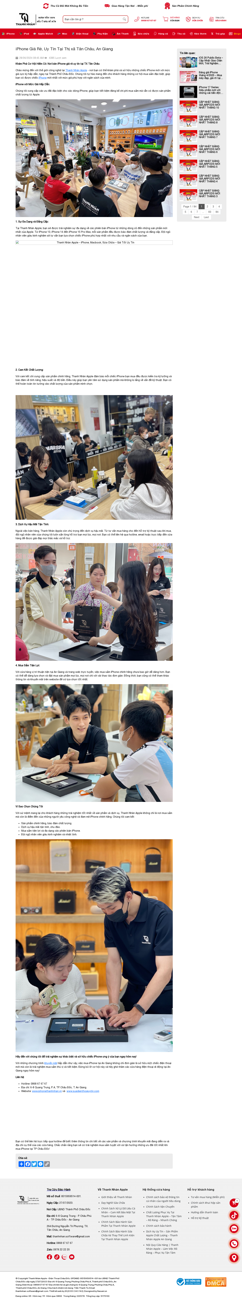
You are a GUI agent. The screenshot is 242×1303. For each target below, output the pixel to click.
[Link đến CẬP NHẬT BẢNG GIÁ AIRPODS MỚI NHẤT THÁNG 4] (188, 180)
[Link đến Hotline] (234, 1243)
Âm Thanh (123, 33)
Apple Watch (45, 33)
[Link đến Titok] (234, 1215)
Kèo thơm (200, 33)
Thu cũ (181, 33)
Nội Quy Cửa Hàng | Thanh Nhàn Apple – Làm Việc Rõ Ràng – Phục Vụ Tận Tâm (162, 1248)
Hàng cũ (163, 33)
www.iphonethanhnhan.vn (47, 1091)
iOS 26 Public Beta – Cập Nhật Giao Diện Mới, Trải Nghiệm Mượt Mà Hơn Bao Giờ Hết (211, 60)
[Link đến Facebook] (49, 1256)
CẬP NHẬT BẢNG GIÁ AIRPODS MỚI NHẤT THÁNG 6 (209, 149)
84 (217, 211)
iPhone (10, 33)
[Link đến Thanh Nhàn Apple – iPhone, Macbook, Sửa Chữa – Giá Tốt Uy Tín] (28, 1200)
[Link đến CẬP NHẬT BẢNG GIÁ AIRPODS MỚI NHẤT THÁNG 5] (188, 166)
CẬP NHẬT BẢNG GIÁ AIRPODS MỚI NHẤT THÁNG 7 (209, 134)
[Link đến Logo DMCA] (215, 1278)
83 (209, 211)
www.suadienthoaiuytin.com (83, 1091)
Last (206, 217)
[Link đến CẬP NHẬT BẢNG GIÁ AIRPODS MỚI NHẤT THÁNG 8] (188, 121)
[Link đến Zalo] (64, 1256)
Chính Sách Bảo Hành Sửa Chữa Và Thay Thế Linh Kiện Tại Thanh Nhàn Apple (117, 1235)
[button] (124, 19)
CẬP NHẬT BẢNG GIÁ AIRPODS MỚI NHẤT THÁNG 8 (209, 119)
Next (196, 217)
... (203, 211)
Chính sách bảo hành (158, 1225)
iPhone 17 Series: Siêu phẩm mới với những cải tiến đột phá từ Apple (210, 90)
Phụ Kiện (102, 33)
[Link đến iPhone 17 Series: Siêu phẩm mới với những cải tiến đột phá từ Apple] (188, 92)
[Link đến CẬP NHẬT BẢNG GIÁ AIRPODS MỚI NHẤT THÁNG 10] (188, 107)
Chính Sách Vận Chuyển (160, 1206)
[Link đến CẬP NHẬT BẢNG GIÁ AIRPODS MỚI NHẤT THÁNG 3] (188, 195)
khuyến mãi (50, 1063)
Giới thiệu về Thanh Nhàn (116, 1197)
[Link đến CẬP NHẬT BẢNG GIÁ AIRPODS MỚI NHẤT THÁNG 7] (188, 136)
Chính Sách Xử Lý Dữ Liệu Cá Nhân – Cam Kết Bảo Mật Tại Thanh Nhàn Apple (118, 1212)
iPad (26, 33)
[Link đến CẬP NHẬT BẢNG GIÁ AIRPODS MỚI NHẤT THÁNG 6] (188, 151)
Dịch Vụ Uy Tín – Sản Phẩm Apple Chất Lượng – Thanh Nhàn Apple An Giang (162, 1235)
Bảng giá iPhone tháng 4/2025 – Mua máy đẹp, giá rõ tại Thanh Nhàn (210, 75)
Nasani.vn (102, 1291)
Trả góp (220, 33)
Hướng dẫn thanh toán (204, 1212)
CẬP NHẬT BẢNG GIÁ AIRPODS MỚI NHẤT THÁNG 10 (209, 105)
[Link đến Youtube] (71, 1256)
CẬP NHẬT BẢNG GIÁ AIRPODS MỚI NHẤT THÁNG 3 (209, 193)
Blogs (237, 33)
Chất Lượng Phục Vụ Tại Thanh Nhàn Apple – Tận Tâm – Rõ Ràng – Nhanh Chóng (164, 1216)
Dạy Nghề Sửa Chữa (113, 1202)
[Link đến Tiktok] (57, 1256)
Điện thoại (82, 33)
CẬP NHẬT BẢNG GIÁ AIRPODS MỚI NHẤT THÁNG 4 (209, 178)
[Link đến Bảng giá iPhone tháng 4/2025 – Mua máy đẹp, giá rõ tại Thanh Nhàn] (188, 77)
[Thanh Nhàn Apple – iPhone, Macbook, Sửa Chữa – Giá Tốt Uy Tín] (36, 19)
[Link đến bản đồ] (234, 1257)
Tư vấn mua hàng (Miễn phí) (207, 1197)
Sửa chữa (143, 33)
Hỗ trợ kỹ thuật (200, 1218)
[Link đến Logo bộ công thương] (189, 1278)
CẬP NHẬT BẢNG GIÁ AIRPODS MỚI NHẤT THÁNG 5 (209, 164)
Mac (64, 33)
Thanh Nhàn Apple (76, 70)
